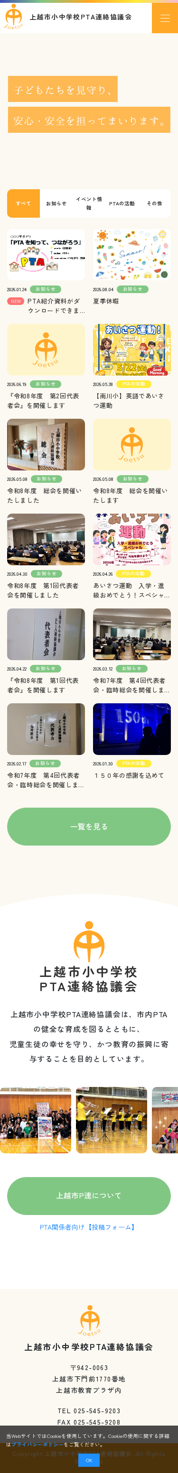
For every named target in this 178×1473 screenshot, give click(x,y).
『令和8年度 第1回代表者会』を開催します (43, 685)
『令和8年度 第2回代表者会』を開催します (43, 400)
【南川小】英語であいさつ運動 (128, 400)
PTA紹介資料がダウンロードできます (54, 305)
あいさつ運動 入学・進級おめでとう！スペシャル (128, 590)
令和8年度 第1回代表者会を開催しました (43, 590)
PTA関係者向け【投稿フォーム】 (89, 1227)
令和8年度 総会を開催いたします (130, 495)
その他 (154, 203)
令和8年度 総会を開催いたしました (44, 495)
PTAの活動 (122, 203)
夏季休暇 (106, 300)
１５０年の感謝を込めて (128, 775)
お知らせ (56, 203)
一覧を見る (89, 826)
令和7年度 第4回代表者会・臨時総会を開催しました (129, 685)
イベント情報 (89, 203)
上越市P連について (89, 1195)
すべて (23, 203)
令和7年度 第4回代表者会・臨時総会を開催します (43, 780)
